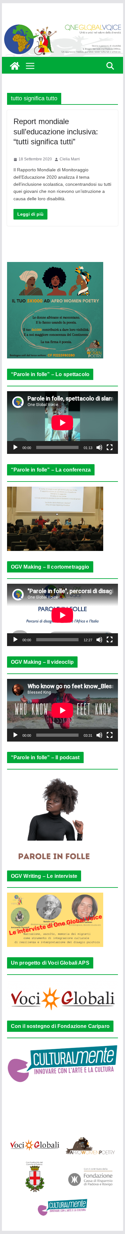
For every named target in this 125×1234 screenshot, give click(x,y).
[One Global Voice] (14, 66)
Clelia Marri (70, 159)
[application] (62, 422)
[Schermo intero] (109, 447)
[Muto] (99, 447)
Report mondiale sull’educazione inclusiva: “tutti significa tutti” (55, 131)
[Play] (15, 447)
